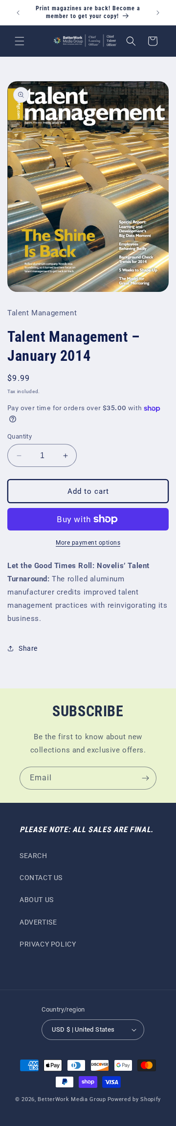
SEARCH (33, 856)
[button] (19, 41)
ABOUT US (37, 900)
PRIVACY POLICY (48, 944)
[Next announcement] (158, 12)
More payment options (88, 542)
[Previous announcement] (18, 12)
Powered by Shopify (134, 1099)
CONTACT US (41, 878)
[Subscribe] (145, 778)
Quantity (19, 436)
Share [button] (28, 648)
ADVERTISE (38, 922)
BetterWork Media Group (72, 1099)
